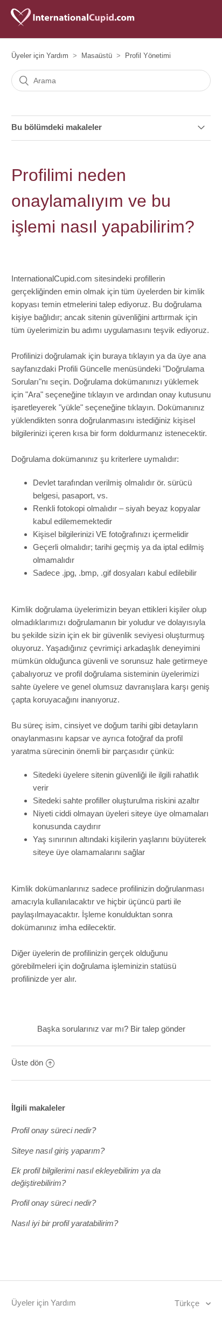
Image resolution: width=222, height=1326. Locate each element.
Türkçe (188, 1303)
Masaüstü (96, 56)
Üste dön (27, 1062)
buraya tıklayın (128, 355)
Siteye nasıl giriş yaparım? (58, 1150)
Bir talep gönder (157, 1028)
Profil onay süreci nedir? (53, 1130)
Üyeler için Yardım (39, 56)
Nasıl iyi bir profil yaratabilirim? (64, 1223)
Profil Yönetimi (148, 56)
